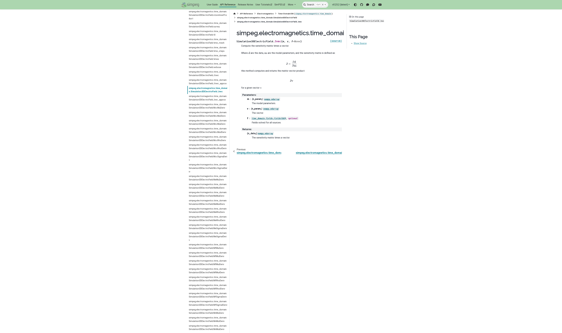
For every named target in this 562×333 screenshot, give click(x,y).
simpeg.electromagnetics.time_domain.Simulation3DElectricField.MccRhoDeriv (208, 139)
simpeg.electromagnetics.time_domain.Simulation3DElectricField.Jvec (208, 90)
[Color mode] (355, 4)
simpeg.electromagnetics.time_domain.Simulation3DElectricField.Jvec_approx (208, 98)
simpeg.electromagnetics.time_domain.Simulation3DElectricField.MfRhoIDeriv (208, 287)
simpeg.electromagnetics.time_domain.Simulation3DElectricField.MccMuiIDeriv (208, 130)
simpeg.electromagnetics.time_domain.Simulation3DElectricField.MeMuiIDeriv (208, 202)
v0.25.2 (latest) (340, 4)
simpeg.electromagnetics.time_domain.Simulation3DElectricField (267, 18)
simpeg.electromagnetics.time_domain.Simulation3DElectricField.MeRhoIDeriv (208, 219)
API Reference (227, 4)
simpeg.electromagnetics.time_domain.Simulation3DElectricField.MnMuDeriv (208, 311)
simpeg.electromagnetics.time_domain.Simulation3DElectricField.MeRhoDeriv (208, 211)
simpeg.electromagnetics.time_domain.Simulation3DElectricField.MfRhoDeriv (208, 279)
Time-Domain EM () (305, 14)
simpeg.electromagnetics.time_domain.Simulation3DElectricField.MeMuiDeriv (208, 194)
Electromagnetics (265, 14)
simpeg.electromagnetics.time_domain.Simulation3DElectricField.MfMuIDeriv (208, 255)
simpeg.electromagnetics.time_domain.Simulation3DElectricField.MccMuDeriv (208, 106)
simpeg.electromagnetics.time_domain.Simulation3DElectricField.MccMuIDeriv (208, 114)
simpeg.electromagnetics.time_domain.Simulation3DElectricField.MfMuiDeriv (208, 263)
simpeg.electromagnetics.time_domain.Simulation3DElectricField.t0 (208, 33)
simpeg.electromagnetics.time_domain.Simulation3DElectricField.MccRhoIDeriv (208, 147)
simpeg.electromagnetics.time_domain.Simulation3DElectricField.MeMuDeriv (208, 178)
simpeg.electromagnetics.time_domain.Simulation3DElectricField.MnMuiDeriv (208, 328)
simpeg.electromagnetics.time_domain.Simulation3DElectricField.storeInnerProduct (208, 15)
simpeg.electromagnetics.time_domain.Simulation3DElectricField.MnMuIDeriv (208, 319)
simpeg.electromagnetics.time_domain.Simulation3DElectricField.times (208, 57)
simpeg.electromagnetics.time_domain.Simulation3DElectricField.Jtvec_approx (208, 82)
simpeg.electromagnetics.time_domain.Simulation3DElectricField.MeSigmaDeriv (208, 227)
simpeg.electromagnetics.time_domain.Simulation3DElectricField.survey (208, 25)
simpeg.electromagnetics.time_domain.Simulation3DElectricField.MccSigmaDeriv (208, 156)
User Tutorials (263, 4)
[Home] (234, 13)
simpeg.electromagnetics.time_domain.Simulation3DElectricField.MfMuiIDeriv (208, 271)
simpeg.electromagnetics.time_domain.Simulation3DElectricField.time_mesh (208, 41)
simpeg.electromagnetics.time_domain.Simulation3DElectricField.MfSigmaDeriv (208, 295)
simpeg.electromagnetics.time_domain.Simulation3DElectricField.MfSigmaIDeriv (208, 303)
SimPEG (278, 4)
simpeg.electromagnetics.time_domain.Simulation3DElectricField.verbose (208, 66)
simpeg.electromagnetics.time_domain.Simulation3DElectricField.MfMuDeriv (208, 246)
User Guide (212, 4)
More (291, 4)
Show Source (360, 43)
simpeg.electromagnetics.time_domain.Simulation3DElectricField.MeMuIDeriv (208, 186)
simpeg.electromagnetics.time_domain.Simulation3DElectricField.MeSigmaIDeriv (208, 236)
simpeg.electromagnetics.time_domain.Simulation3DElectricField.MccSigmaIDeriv (208, 168)
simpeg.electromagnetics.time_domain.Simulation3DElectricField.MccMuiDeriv (208, 122)
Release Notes (245, 4)
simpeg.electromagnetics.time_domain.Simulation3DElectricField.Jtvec (208, 74)
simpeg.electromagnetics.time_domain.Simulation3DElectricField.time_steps (208, 49)
